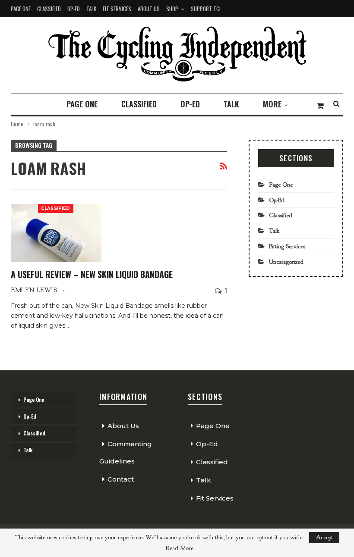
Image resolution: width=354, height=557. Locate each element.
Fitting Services (287, 246)
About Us (149, 8)
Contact (120, 479)
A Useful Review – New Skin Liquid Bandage (92, 274)
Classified (49, 8)
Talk (91, 8)
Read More (179, 548)
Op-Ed (73, 8)
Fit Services (117, 8)
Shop (172, 8)
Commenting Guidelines (125, 452)
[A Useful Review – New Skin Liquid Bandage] (56, 233)
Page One (21, 8)
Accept (324, 537)
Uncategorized (286, 262)
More (272, 104)
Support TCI (206, 8)
